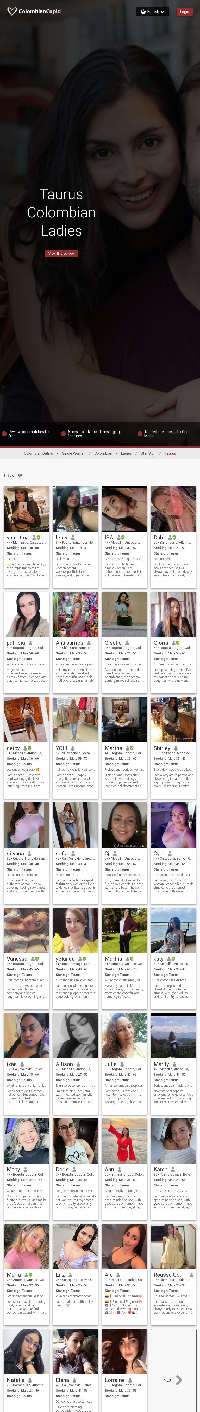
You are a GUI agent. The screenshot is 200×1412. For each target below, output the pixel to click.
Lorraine (115, 1380)
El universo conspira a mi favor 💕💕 (76, 1085)
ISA (109, 537)
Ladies (126, 453)
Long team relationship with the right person (76, 1191)
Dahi (159, 537)
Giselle (113, 643)
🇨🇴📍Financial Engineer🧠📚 (125, 1296)
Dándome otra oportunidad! (74, 1401)
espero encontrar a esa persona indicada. (76, 664)
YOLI (61, 748)
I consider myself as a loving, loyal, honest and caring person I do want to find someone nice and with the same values (26, 1307)
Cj (107, 853)
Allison (64, 1064)
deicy (13, 748)
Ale (109, 1275)
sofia (62, 853)
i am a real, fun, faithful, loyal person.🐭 (75, 1303)
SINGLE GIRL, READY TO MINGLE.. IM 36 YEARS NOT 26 (173, 1191)
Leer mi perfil (162, 559)
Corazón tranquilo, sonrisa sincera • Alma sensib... (27, 1191)
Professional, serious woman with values (125, 769)
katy (159, 959)
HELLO (11, 559)
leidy (61, 537)
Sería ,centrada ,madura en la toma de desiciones (173, 1085)
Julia (111, 1064)
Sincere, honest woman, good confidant (173, 664)
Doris (62, 1169)
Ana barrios (69, 643)
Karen (160, 1169)
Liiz (60, 1275)
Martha (113, 748)
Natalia (15, 1380)
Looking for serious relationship (27, 1296)
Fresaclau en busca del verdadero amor (173, 875)
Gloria (161, 643)
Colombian (103, 453)
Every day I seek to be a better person (173, 769)
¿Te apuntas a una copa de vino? (125, 664)
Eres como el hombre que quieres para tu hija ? (27, 980)
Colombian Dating (38, 453)
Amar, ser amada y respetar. (124, 1085)
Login (184, 12)
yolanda (65, 959)
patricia (16, 643)
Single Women (74, 453)
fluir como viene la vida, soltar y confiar (76, 769)
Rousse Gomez (170, 1275)
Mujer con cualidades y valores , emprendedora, (125, 980)
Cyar (159, 853)
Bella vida (62, 559)
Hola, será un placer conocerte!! (125, 875)
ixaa (12, 1064)
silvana (15, 853)
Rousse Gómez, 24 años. (171, 1296)
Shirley (162, 748)
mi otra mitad (65, 875)
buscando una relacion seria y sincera (76, 980)
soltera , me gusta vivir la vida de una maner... (27, 664)
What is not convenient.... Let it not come (27, 1085)
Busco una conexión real (23, 875)
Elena (62, 1380)
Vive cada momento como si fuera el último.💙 (76, 1296)
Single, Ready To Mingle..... (123, 1191)
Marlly (161, 1064)
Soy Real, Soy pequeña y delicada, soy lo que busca (125, 559)
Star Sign (148, 453)
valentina (18, 537)
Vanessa (17, 959)
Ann (109, 1169)
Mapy (13, 1169)
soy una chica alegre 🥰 (23, 769)
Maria (14, 1275)
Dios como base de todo (170, 980)
